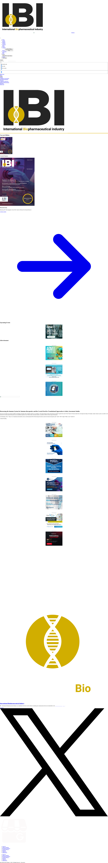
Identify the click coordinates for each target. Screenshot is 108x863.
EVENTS (2, 80)
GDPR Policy (4, 852)
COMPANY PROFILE (4, 81)
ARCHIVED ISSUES (4, 79)
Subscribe (4, 850)
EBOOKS (2, 83)
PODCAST (2, 84)
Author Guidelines (5, 847)
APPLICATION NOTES (4, 82)
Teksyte (26, 862)
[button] (3, 418)
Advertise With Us (5, 849)
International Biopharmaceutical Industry (12, 703)
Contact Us (4, 851)
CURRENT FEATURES (4, 78)
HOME (1, 77)
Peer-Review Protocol (6, 848)
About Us (4, 846)
